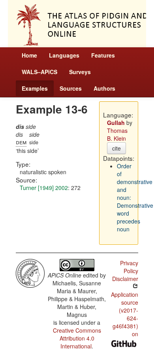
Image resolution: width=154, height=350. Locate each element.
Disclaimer (125, 279)
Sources (71, 88)
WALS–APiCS (39, 72)
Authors (104, 88)
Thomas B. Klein (117, 134)
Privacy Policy (129, 267)
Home (29, 55)
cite (116, 148)
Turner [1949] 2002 (44, 188)
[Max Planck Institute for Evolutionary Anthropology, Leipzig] (30, 272)
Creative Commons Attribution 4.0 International (77, 338)
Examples (35, 88)
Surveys (80, 72)
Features (103, 55)
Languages (64, 55)
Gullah (116, 123)
